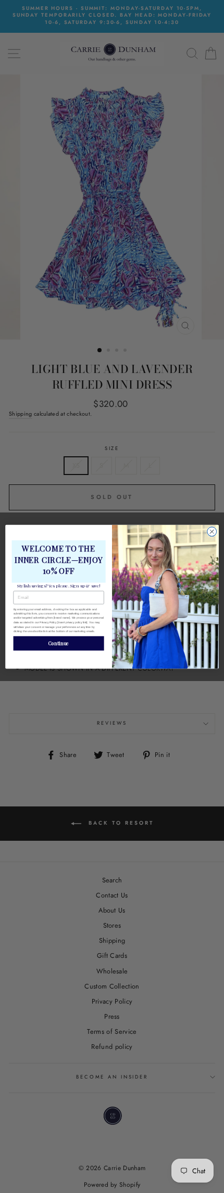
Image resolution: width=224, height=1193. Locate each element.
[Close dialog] (212, 531)
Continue (58, 643)
